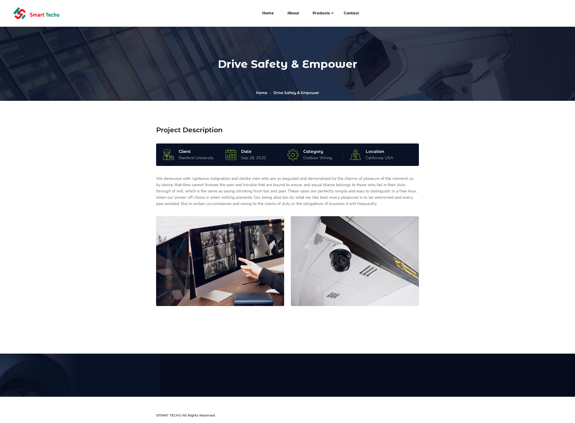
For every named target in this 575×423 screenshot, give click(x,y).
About (293, 13)
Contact (351, 13)
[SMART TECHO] (36, 13)
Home (268, 13)
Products (321, 13)
